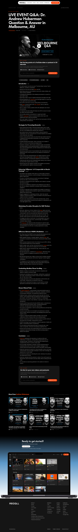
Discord (58, 507)
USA (35, 104)
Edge (64, 507)
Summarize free (52, 380)
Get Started (55, 2)
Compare (33, 511)
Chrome (64, 506)
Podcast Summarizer (36, 519)
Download (47, 2)
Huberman (33, 99)
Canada (38, 104)
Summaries (33, 514)
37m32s (45, 268)
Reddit (58, 506)
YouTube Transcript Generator (38, 517)
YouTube (45, 245)
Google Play (66, 514)
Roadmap (49, 512)
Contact (49, 506)
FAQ (38, 2)
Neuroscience (20, 7)
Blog (32, 512)
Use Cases (30, 2)
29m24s (47, 231)
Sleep (35, 89)
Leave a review (50, 507)
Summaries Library (12, 7)
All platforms (66, 504)
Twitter (58, 504)
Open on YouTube (65, 7)
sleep (41, 210)
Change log (49, 511)
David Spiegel (39, 251)
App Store (65, 512)
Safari (64, 511)
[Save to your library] (26, 398)
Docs (34, 2)
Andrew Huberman (25, 290)
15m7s (27, 171)
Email (58, 512)
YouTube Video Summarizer (37, 516)
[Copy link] (47, 80)
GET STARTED (26, 446)
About (32, 504)
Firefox (64, 509)
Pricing (41, 2)
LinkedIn (58, 511)
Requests (49, 509)
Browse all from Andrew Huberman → (61, 394)
